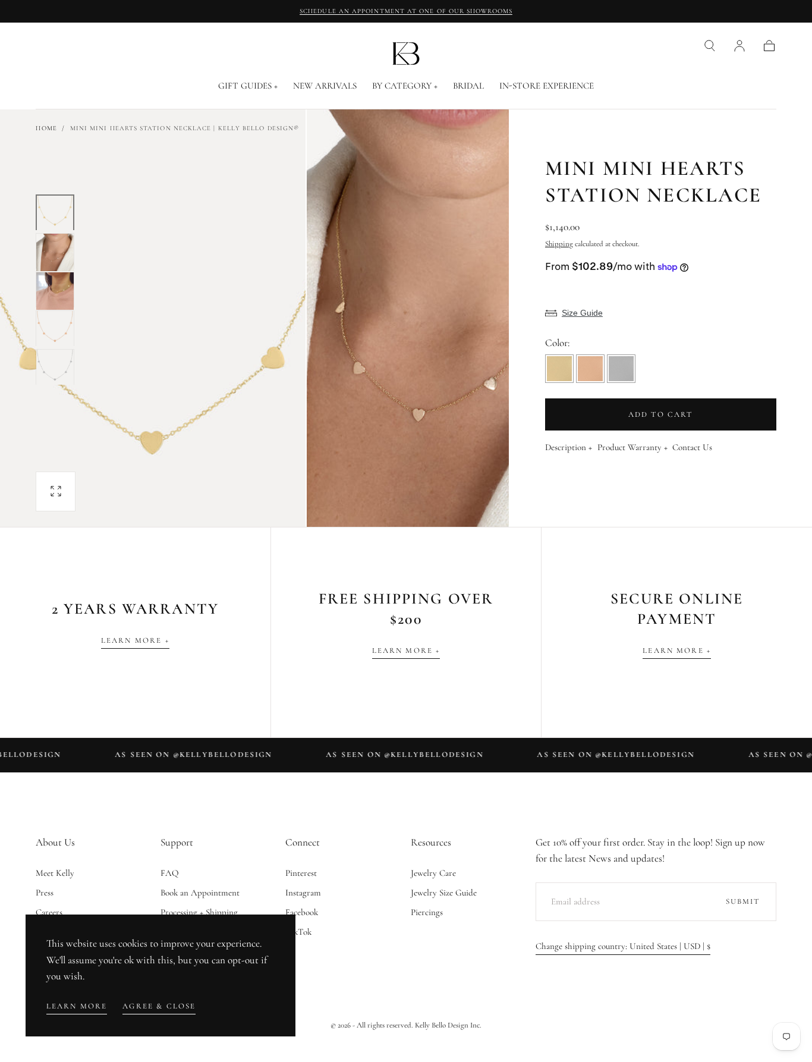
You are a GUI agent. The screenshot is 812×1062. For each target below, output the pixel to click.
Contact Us (692, 448)
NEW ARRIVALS (325, 86)
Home (46, 128)
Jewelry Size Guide (444, 892)
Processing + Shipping (199, 912)
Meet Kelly (55, 873)
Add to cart (660, 414)
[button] (710, 46)
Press (44, 892)
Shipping (559, 244)
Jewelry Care (433, 873)
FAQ (169, 873)
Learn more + (135, 640)
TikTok (298, 931)
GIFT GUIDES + (248, 86)
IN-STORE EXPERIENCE (546, 86)
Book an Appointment (200, 892)
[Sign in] (739, 46)
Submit (743, 901)
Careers (49, 912)
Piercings (427, 912)
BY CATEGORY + (405, 86)
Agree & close (159, 1006)
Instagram (303, 892)
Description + (568, 448)
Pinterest (301, 873)
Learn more (77, 1006)
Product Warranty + (632, 448)
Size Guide (582, 313)
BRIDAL (468, 86)
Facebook (301, 912)
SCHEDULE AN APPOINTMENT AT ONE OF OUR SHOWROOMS (406, 11)
